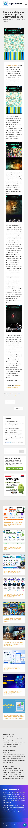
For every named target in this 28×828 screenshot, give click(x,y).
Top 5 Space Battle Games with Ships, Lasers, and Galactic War (13, 595)
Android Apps (20, 19)
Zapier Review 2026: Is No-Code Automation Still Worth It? (13, 524)
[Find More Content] (25, 825)
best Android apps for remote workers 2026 (12, 572)
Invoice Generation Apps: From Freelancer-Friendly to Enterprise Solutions (14, 717)
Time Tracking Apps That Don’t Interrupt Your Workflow (13, 692)
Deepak (6, 19)
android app (10, 394)
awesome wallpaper (14, 396)
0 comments (6, 21)
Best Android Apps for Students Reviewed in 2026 (12, 548)
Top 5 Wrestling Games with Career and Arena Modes (12, 620)
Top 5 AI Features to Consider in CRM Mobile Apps (12, 668)
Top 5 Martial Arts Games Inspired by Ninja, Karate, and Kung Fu (13, 644)
